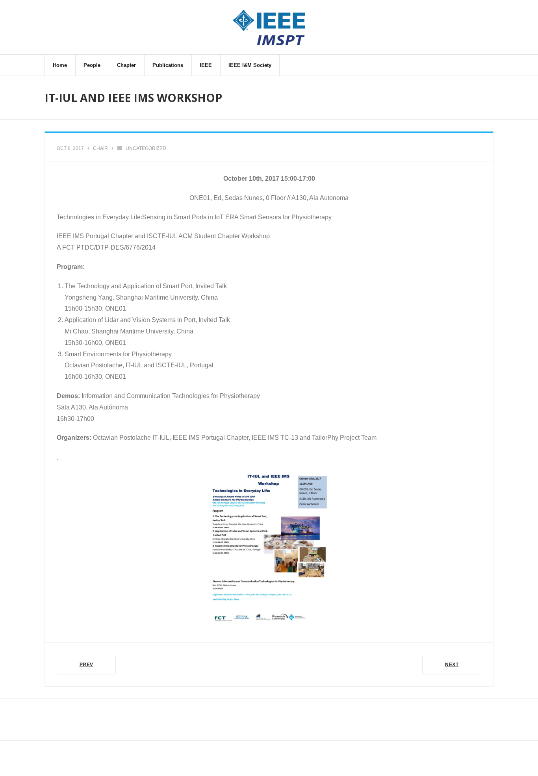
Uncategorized (146, 148)
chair (100, 148)
